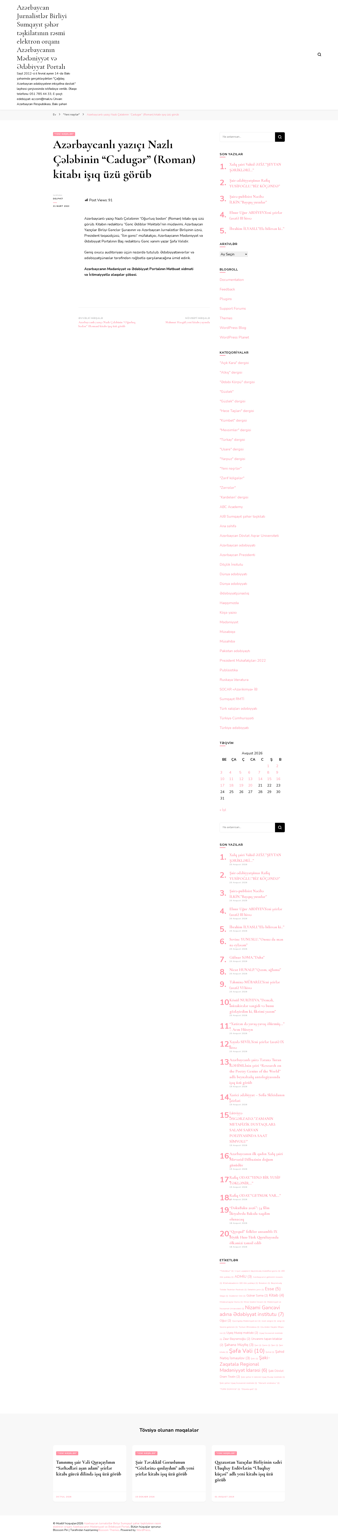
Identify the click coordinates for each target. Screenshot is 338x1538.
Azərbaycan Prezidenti (237, 555)
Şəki (254, 1358)
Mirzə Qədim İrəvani (255, 1301)
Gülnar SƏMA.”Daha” (247, 957)
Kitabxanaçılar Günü (231, 1301)
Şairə (266, 1345)
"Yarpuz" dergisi (232, 458)
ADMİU (243, 1276)
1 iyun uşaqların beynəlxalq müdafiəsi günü (257, 1270)
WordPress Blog (233, 327)
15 (269, 779)
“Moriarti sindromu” (269, 1383)
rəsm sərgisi (269, 1320)
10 (222, 779)
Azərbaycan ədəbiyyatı (237, 545)
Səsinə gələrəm (229, 1327)
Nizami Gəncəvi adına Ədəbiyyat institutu (252, 1311)
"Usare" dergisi (232, 449)
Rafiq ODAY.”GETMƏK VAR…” (255, 1195)
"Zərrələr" (228, 487)
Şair (257, 1345)
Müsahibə (227, 641)
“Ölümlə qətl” (249, 1389)
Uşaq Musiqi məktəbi (242, 1333)
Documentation (232, 279)
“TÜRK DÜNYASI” (230, 1389)
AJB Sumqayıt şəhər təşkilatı (242, 516)
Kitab (276, 1295)
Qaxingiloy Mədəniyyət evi (246, 1320)
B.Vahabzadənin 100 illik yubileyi (240, 1283)
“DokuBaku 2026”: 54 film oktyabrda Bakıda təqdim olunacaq (249, 1214)
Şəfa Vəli (247, 1351)
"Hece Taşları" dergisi (237, 410)
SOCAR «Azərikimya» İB (238, 689)
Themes (226, 318)
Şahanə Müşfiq (239, 1344)
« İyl (223, 810)
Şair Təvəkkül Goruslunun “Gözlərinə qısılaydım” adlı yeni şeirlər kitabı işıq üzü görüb (164, 1468)
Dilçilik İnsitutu (231, 564)
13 (250, 779)
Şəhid (270, 1352)
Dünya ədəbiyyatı (233, 574)
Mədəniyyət (229, 622)
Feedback (227, 289)
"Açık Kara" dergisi (234, 362)
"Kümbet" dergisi (233, 420)
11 (231, 779)
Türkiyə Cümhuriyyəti (237, 718)
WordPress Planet (234, 337)
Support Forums (233, 308)
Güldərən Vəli (237, 1295)
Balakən (264, 1283)
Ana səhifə (228, 526)
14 (260, 779)
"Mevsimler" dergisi (235, 430)
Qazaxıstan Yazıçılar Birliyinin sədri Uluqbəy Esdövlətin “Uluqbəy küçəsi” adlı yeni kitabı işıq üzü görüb (248, 1471)
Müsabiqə (227, 631)
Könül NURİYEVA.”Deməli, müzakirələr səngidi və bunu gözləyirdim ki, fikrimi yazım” (252, 1006)
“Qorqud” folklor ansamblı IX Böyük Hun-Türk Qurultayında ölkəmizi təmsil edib (254, 1237)
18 (231, 785)
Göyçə (224, 1295)
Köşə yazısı (228, 612)
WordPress (143, 1530)
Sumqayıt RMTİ (232, 699)
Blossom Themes (108, 1530)
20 (250, 785)
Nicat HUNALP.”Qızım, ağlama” (255, 969)
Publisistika (229, 670)
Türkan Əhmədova (249, 1327)
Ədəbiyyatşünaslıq (234, 593)
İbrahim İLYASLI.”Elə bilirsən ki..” (256, 228)
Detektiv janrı (256, 1289)
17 (222, 785)
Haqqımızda (229, 603)
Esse (273, 1289)
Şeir (274, 1345)
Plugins (226, 299)
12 (241, 779)
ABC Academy (231, 507)
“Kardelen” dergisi (234, 497)
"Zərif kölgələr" (232, 478)
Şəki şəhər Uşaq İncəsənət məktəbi (238, 1383)
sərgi (281, 1320)
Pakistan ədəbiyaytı (235, 651)
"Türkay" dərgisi (232, 439)
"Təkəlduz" (227, 1270)
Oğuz (225, 1321)
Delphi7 (58, 198)
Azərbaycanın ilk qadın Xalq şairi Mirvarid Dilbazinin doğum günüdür (256, 1159)
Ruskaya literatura (234, 679)
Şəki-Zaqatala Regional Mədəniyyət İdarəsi (245, 1364)
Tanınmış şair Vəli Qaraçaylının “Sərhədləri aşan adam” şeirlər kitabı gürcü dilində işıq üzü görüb (88, 1468)
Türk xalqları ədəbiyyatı (238, 708)
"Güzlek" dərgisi (232, 401)
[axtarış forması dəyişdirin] (319, 54)
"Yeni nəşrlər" (64, 134)
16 (278, 779)
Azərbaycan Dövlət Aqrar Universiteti (249, 535)
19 (241, 785)
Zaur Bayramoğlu (236, 1339)
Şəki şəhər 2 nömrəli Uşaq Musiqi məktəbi (263, 1377)
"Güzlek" (227, 391)
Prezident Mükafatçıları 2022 (243, 660)
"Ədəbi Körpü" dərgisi (237, 382)
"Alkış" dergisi (231, 372)
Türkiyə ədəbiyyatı (234, 727)
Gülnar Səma (257, 1296)
